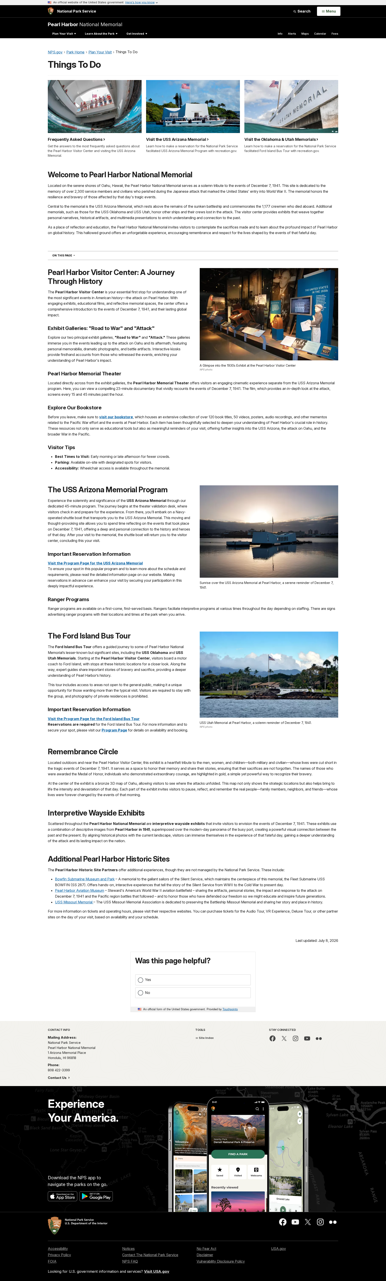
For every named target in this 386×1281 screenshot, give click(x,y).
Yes (148, 979)
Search (303, 11)
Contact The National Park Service (150, 1255)
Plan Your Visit (62, 33)
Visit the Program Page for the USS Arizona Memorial (95, 563)
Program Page (114, 730)
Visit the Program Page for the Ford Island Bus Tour (94, 719)
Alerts (292, 33)
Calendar (320, 33)
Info (280, 33)
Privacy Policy (59, 1255)
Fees (334, 33)
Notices (128, 1248)
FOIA (52, 1261)
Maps (305, 33)
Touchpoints (230, 1009)
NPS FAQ (130, 1261)
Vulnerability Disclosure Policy (221, 1261)
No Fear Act (206, 1248)
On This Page (71, 255)
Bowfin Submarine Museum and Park (85, 879)
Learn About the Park (99, 33)
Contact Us (57, 1078)
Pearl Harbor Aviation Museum (79, 890)
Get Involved (135, 33)
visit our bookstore (116, 417)
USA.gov (278, 1248)
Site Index (206, 1038)
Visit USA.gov (156, 1271)
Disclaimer (205, 1255)
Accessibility (58, 1248)
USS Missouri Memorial (74, 902)
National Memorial (85, 24)
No (147, 992)
